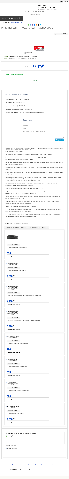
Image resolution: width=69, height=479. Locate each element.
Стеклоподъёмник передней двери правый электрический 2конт (24, 295)
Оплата (34, 11)
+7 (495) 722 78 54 (46, 7)
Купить (34, 81)
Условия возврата (45, 464)
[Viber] (32, 25)
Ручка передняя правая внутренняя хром (18, 390)
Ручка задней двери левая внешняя (17, 270)
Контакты (41, 11)
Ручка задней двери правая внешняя (17, 247)
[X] (38, 25)
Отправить (59, 140)
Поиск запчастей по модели (19, 464)
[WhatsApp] (28, 25)
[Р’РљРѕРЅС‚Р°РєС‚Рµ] (34, 25)
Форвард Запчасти (29, 469)
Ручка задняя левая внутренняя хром (17, 366)
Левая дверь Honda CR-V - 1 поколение (38, 227)
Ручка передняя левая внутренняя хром (18, 343)
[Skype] (40, 25)
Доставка (27, 11)
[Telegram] (30, 25)
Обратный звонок (34, 14)
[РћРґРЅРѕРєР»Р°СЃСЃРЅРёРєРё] (36, 25)
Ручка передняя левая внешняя (16, 413)
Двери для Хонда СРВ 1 (17, 22)
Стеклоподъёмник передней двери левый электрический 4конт (24, 320)
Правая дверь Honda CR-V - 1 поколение (15, 227)
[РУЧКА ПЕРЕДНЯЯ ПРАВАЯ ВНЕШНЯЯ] (34, 39)
